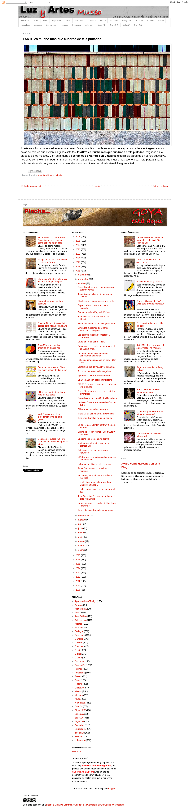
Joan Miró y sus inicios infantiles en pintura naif (49, 346)
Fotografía (126, 20)
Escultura (114, 20)
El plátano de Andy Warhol (149, 281)
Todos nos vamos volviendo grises (94, 371)
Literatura (139, 20)
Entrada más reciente (31, 186)
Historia (78, 684)
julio (80, 524)
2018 (78, 271)
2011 (78, 581)
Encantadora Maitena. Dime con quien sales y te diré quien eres (52, 370)
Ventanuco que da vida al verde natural (96, 367)
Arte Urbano (80, 20)
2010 (78, 585)
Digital (78, 654)
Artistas (88, 25)
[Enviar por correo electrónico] (29, 171)
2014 (78, 568)
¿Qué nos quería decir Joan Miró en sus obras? (51, 393)
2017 (78, 555)
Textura (78, 736)
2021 (78, 258)
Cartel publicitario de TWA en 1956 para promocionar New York (150, 304)
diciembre (83, 274)
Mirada (59, 175)
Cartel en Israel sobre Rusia (91, 341)
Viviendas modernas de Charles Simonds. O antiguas (93, 329)
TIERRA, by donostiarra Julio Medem (96, 413)
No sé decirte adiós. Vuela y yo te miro (96, 323)
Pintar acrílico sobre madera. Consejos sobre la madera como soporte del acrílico (52, 240)
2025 (78, 241)
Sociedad (38, 25)
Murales (79, 695)
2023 (78, 249)
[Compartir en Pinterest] (40, 171)
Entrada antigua (160, 186)
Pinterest (76, 751)
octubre (82, 283)
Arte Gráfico (81, 616)
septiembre (84, 515)
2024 (78, 245)
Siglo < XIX (80, 710)
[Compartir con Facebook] (37, 171)
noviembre (83, 279)
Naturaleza (25, 25)
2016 (78, 559)
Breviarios (80, 635)
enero (81, 550)
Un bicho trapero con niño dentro (93, 439)
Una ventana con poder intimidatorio (95, 380)
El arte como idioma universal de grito (96, 301)
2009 (78, 589)
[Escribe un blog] (31, 171)
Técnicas (64, 25)
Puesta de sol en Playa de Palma (94, 312)
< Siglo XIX (101, 25)
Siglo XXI (138, 25)
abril (80, 537)
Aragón (78, 605)
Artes (68, 20)
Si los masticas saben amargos (93, 409)
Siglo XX (126, 25)
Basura (78, 627)
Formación (76, 25)
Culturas (92, 20)
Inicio (97, 186)
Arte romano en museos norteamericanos (148, 390)
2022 (78, 254)
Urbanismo (80, 740)
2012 (78, 577)
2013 (78, 572)
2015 (78, 564)
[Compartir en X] (34, 171)
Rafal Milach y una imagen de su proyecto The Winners (150, 346)
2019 (78, 266)
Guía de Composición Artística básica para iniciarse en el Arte (52, 324)
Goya (77, 680)
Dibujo (103, 20)
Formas (78, 669)
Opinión (78, 706)
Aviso (45, 20)
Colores (78, 642)
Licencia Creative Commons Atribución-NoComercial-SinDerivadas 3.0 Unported (85, 804)
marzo (81, 541)
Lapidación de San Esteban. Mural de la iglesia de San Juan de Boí (149, 240)
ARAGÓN (25, 20)
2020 (78, 262)
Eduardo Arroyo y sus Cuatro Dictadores (97, 398)
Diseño (78, 657)
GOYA (35, 20)
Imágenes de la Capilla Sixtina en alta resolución (52, 260)
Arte (40, 175)
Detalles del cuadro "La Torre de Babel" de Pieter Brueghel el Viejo (52, 441)
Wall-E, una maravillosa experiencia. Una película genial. (50, 417)
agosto (81, 519)
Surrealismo (51, 25)
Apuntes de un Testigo (85, 601)
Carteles (79, 639)
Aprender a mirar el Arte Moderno (94, 375)
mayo (81, 532)
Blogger (111, 788)
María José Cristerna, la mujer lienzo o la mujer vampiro (52, 280)
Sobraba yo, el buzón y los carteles (94, 464)
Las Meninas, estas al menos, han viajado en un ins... (94, 483)
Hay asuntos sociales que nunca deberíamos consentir (93, 354)
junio (80, 528)
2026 (78, 236)
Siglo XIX (114, 25)
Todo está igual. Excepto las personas (96, 510)
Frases (78, 676)
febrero (82, 545)
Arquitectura (57, 20)
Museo (161, 20)
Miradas (150, 20)
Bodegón (79, 631)
